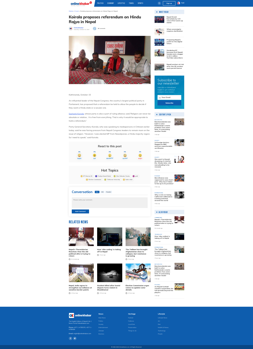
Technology (161, 331)
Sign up (169, 3)
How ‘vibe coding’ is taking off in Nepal (109, 250)
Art (159, 321)
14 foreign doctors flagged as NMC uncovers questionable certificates (163, 145)
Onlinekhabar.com (83, 323)
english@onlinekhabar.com (82, 333)
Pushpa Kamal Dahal (104, 176)
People (160, 334)
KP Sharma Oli (87, 176)
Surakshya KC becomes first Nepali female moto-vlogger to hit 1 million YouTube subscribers (175, 54)
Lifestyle (121, 3)
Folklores (131, 321)
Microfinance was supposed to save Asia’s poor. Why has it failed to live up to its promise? (164, 181)
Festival (130, 318)
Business (101, 334)
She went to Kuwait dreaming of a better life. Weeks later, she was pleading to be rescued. (163, 163)
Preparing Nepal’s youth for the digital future (174, 41)
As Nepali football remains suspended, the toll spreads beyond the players (164, 289)
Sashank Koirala (76, 113)
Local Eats (131, 324)
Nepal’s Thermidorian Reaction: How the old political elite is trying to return (79, 252)
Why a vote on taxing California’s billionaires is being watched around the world (163, 197)
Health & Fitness (163, 327)
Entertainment (103, 327)
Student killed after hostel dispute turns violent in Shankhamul (108, 287)
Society (101, 324)
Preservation (132, 327)
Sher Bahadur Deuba (123, 176)
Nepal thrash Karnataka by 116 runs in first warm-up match (175, 20)
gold (136, 176)
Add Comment (80, 211)
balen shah (129, 179)
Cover (77, 11)
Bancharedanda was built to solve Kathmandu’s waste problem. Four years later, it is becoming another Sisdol (163, 126)
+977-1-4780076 (79, 327)
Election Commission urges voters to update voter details (137, 287)
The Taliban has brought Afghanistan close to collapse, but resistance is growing (136, 252)
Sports (140, 3)
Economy (110, 3)
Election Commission (95, 179)
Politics (100, 3)
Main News (102, 318)
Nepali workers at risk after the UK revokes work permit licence (175, 66)
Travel (131, 3)
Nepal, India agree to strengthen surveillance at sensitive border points (80, 287)
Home (71, 11)
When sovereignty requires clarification (175, 30)
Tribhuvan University (113, 179)
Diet (159, 324)
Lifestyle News (162, 318)
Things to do (132, 331)
